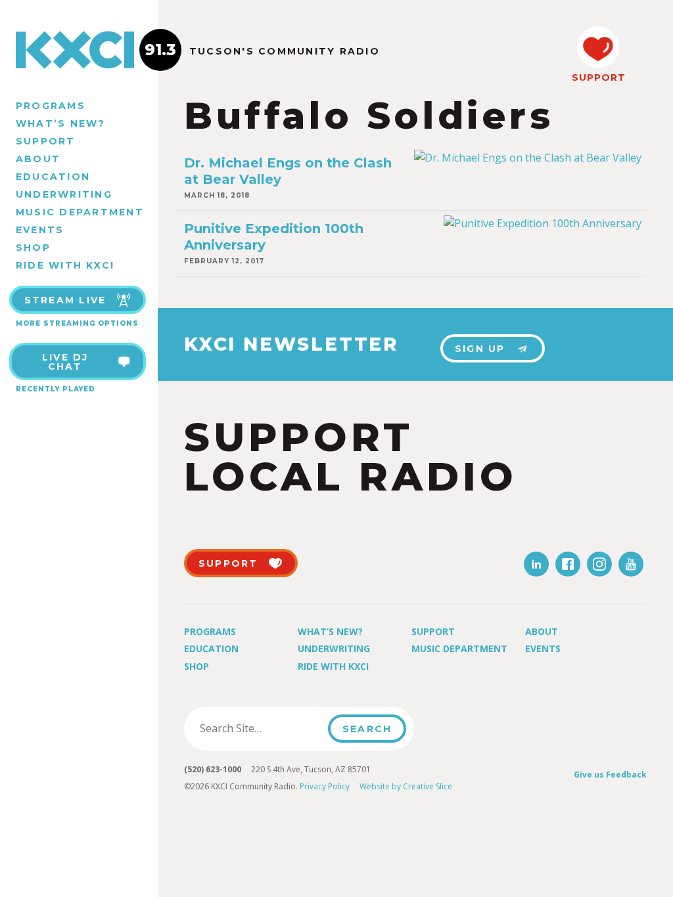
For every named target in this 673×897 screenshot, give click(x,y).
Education (53, 177)
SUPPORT (598, 77)
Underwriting (64, 194)
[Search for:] (260, 728)
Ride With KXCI (65, 265)
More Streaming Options (77, 323)
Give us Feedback (610, 774)
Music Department (80, 212)
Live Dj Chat (65, 361)
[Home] (79, 50)
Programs (50, 106)
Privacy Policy (325, 786)
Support (46, 141)
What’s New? (61, 123)
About (38, 159)
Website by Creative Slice (406, 786)
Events (40, 230)
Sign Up (480, 349)
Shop (33, 247)
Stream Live (65, 300)
